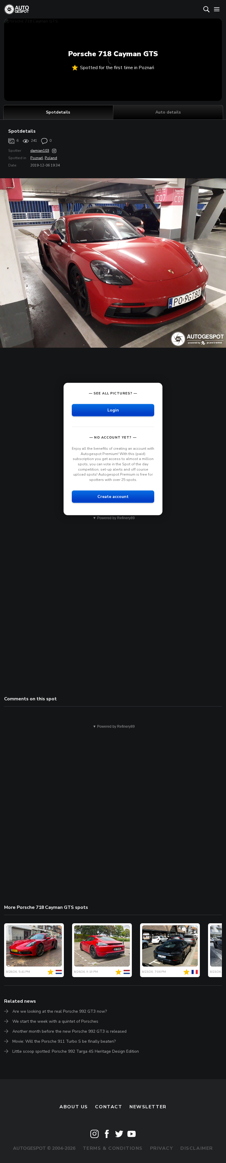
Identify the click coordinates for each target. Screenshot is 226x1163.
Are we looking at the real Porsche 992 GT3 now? (59, 1011)
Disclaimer (196, 1148)
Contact (108, 1107)
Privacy (161, 1148)
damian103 (39, 150)
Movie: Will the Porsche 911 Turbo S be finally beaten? (64, 1041)
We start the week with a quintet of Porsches (55, 1021)
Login (113, 410)
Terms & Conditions (113, 1148)
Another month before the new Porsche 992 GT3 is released (69, 1031)
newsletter (148, 1107)
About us (73, 1107)
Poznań (36, 158)
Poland (51, 158)
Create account (113, 496)
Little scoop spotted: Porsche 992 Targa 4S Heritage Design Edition (75, 1051)
